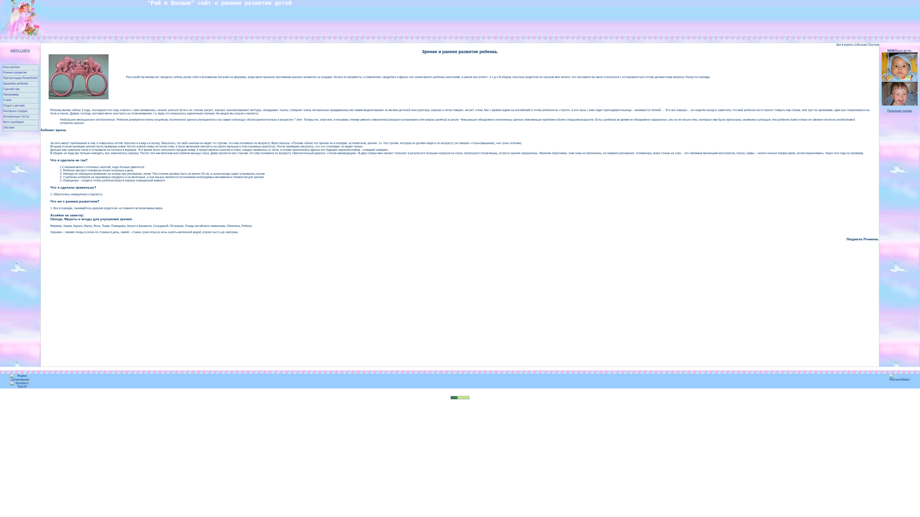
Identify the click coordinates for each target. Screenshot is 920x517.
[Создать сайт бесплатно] (460, 398)
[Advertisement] (20, 208)
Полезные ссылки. (899, 110)
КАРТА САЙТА (20, 50)
